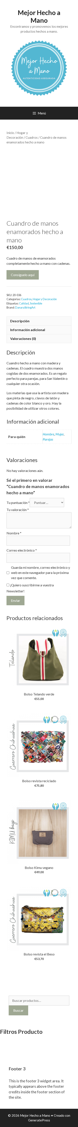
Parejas (48, 439)
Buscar (18, 1010)
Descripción (19, 321)
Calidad (24, 303)
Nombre (13, 533)
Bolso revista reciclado (39, 781)
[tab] (39, 320)
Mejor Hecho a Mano (39, 16)
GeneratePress (39, 1120)
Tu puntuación (18, 502)
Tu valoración (17, 510)
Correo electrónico (21, 550)
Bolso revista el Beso (39, 954)
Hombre (48, 434)
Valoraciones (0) (23, 338)
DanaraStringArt (25, 307)
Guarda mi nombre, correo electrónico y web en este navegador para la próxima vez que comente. (40, 572)
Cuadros (32, 137)
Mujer (59, 434)
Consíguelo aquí (22, 275)
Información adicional (27, 330)
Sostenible (36, 303)
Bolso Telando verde (39, 694)
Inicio (10, 133)
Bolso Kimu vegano (39, 867)
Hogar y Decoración (45, 299)
